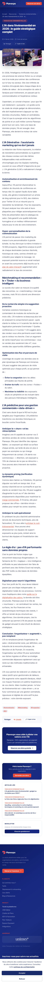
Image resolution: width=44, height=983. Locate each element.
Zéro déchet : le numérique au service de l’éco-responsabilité (20, 814)
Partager (8, 44)
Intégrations (6, 926)
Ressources (13, 14)
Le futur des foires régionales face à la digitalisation (22, 799)
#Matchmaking (22, 707)
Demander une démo (22, 775)
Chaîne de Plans (7, 913)
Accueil (4, 14)
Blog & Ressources (8, 896)
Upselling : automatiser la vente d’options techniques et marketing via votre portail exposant (22, 806)
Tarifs (4, 886)
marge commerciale (10, 500)
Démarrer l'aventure (12, 871)
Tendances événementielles (27, 14)
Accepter (22, 973)
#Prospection (35, 707)
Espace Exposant (8, 923)
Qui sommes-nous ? (9, 883)
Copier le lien (21, 44)
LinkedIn (18, 719)
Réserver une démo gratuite (21, 748)
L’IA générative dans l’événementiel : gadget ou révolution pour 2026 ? (21, 792)
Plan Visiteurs (7, 920)
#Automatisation (9, 707)
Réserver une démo (33, 3)
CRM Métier (6, 910)
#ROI (5, 711)
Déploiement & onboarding (11, 889)
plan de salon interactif (11, 267)
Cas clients (6, 893)
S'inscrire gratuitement (22, 831)
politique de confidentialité (24, 967)
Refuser (22, 979)
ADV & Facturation (8, 916)
